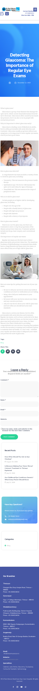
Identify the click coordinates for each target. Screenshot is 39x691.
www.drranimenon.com (10, 659)
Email (3, 410)
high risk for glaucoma (25, 248)
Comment (5, 380)
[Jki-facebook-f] (13, 687)
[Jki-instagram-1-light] (17, 687)
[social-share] (3, 351)
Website (4, 419)
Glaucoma (5, 112)
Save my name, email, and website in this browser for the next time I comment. (17, 430)
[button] (35, 10)
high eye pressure (18, 211)
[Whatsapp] (26, 687)
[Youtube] (22, 687)
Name (3, 400)
